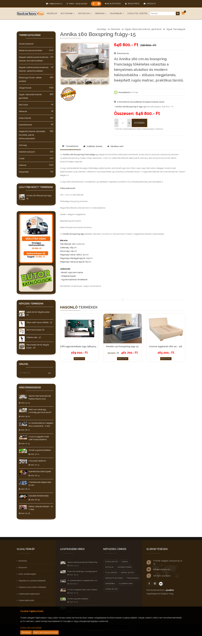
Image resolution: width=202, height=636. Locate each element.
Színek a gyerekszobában (40, 450)
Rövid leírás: (123, 53)
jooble (170, 590)
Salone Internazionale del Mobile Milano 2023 (85, 562)
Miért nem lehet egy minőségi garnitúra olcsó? (86, 571)
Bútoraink (67, 13)
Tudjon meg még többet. (31, 627)
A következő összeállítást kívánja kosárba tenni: (141, 102)
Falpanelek (116, 13)
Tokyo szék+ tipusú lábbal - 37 (39, 322)
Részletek (79, 358)
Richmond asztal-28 (35, 330)
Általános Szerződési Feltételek (32, 587)
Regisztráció (133, 4)
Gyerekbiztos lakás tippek (40, 471)
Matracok (84, 13)
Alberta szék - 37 (33, 337)
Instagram (155, 583)
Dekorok (100, 13)
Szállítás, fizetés (137, 13)
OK (49, 373)
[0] (183, 13)
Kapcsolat (151, 4)
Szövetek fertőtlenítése (39, 496)
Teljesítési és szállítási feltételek (32, 581)
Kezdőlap (52, 13)
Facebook (149, 583)
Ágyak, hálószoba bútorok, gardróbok (143, 29)
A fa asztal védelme (37, 461)
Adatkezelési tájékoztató (29, 594)
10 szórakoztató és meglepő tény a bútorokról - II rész (89, 580)
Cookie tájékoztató (26, 600)
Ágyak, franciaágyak (176, 29)
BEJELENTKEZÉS (114, 4)
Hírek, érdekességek (27, 574)
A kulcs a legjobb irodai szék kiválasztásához (85, 590)
